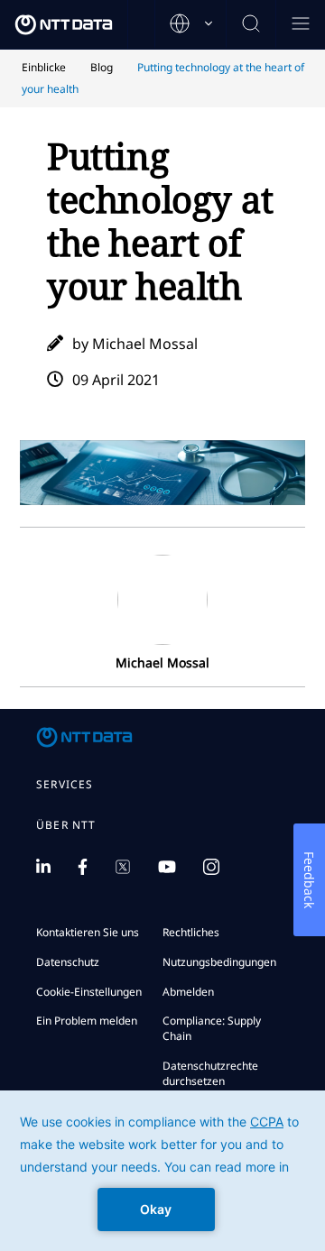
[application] (162, 1170)
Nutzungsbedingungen (219, 962)
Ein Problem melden (86, 1020)
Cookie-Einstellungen (89, 991)
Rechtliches (190, 932)
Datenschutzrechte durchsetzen (210, 1073)
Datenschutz (67, 962)
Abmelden (188, 991)
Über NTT (66, 825)
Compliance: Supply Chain (211, 1028)
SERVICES (65, 784)
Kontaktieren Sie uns (87, 932)
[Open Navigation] (300, 25)
